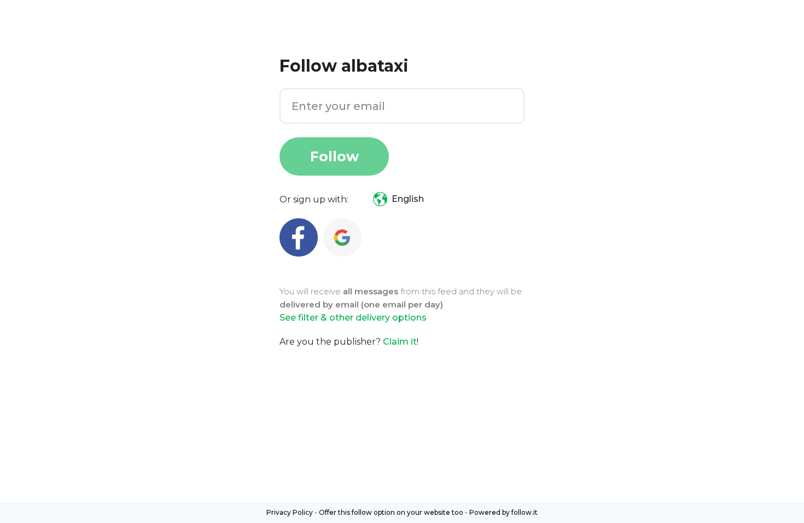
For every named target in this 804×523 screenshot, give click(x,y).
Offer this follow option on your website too (391, 512)
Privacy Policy (289, 512)
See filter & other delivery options (353, 317)
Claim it (400, 341)
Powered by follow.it (503, 512)
